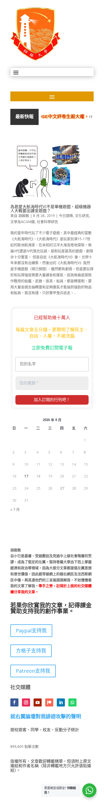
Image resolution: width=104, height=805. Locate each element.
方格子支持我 (31, 650)
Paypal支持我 (31, 630)
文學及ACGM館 (22, 221)
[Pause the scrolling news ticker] (91, 116)
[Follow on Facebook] (14, 702)
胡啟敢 (23, 215)
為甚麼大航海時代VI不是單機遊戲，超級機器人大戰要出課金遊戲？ (50, 208)
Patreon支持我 (33, 670)
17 (26, 476)
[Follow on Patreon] (49, 702)
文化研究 (82, 215)
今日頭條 (66, 215)
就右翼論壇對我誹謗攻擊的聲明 (45, 717)
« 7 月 (15, 509)
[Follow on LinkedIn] (61, 702)
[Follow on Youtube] (38, 702)
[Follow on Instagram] (26, 702)
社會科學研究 (47, 221)
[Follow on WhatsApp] (72, 702)
